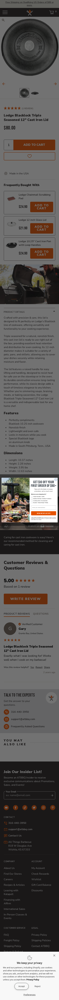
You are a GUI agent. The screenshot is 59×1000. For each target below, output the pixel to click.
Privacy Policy (32, 979)
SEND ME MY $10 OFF (43, 513)
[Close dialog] (55, 479)
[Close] (55, 955)
